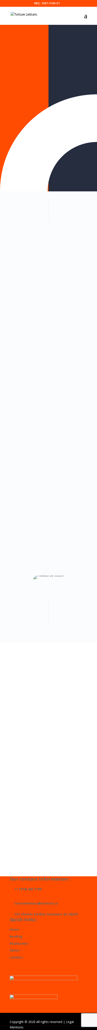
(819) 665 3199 (49, 746)
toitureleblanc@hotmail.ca (48, 780)
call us (29, 166)
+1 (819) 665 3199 (26, 889)
